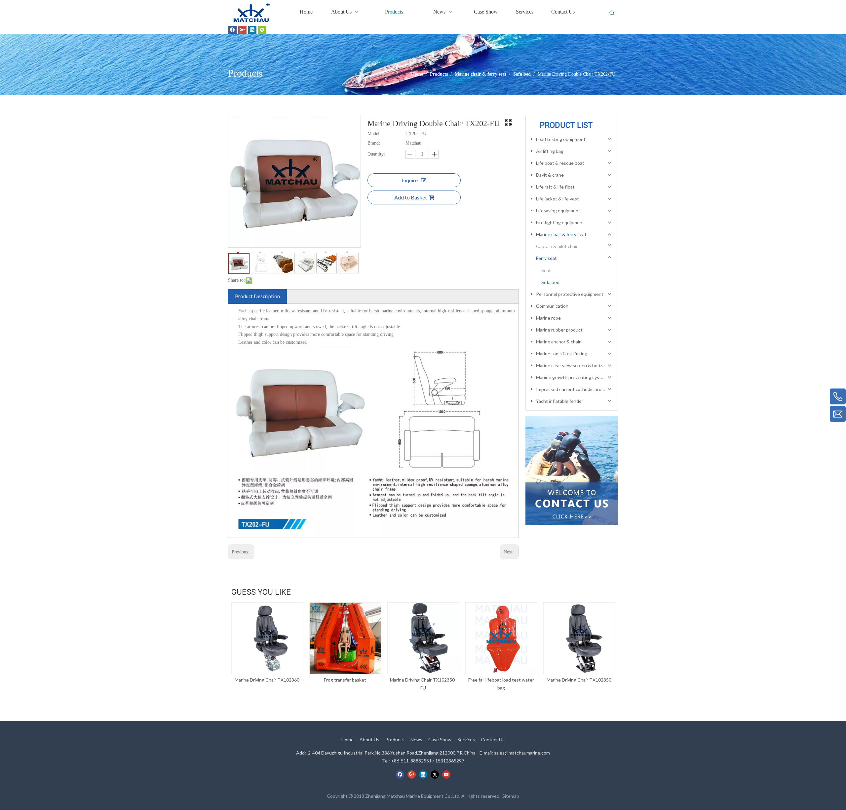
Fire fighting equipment (560, 222)
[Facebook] (232, 29)
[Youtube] (446, 774)
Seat (546, 270)
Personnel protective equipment (569, 294)
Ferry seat (546, 258)
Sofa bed (550, 282)
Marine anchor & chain (559, 341)
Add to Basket (410, 197)
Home (347, 739)
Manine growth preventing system (571, 377)
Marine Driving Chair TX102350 (579, 680)
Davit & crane (550, 175)
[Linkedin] (252, 29)
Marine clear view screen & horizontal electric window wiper (574, 365)
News (416, 739)
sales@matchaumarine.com (522, 753)
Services (466, 739)
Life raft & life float (555, 187)
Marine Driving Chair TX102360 (267, 680)
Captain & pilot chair (557, 246)
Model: (374, 133)
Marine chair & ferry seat (561, 234)
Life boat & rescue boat (560, 163)
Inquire (410, 180)
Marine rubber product (559, 330)
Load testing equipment (561, 139)
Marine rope (548, 318)
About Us (369, 739)
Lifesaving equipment (558, 210)
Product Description (257, 296)
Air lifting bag (549, 151)
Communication (552, 306)
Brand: (373, 143)
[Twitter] (435, 774)
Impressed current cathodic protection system (574, 389)
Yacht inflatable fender (559, 401)
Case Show (439, 739)
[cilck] (571, 470)
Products (394, 739)
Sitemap (510, 796)
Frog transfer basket (345, 680)
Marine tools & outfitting (561, 353)
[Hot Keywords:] (612, 13)
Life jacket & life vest (557, 198)
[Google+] (242, 29)
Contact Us (493, 739)
